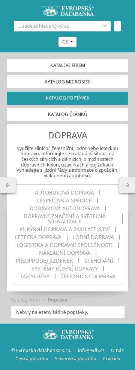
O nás (117, 350)
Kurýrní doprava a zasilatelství (65, 229)
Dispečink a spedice (64, 200)
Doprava (57, 300)
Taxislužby (35, 276)
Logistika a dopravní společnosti (64, 245)
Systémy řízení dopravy (65, 268)
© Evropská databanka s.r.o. (41, 350)
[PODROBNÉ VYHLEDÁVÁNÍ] (8, 185)
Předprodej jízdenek (44, 260)
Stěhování (98, 260)
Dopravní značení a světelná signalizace (65, 219)
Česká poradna (31, 358)
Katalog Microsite (68, 82)
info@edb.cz (91, 350)
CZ (65, 42)
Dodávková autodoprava (65, 208)
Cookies (111, 358)
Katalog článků (67, 114)
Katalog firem (67, 65)
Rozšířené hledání (105, 26)
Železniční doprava (88, 276)
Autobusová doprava (64, 192)
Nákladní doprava (64, 253)
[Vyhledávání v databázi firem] (67, 334)
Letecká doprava (38, 237)
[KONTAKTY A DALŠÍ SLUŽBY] (127, 185)
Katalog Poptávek (68, 98)
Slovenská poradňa (75, 358)
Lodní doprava (93, 237)
